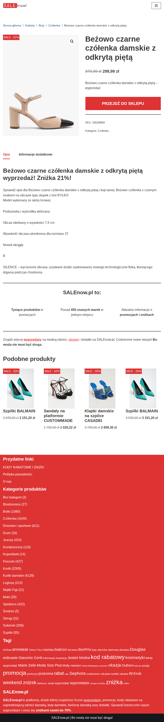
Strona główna (12, 25)
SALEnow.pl (60, 717)
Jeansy (8, 540)
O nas (7, 481)
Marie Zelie (27, 665)
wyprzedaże (79, 683)
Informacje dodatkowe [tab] (35, 154)
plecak (138, 666)
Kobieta (30, 25)
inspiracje (61, 658)
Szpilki (8, 632)
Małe (6, 597)
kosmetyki (135, 657)
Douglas (138, 649)
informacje (49, 658)
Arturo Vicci (36, 649)
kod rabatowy (108, 657)
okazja (114, 665)
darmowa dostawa (118, 649)
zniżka (114, 682)
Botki (6, 511)
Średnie (8, 611)
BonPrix (84, 650)
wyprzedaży (33, 339)
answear (20, 649)
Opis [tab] (6, 154)
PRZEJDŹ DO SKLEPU (123, 103)
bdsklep (49, 649)
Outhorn (128, 665)
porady (146, 665)
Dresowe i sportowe (17, 525)
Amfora (7, 649)
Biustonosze (12, 504)
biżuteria (73, 649)
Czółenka (54, 25)
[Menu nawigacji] (156, 5)
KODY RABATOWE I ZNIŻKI (23, 467)
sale (67, 674)
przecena (45, 674)
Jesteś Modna (79, 658)
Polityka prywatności (17, 474)
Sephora (77, 673)
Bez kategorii (12, 497)
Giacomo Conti (30, 658)
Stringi (7, 618)
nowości (75, 665)
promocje (32, 673)
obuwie (73, 339)
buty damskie (99, 649)
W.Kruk (135, 673)
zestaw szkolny (97, 683)
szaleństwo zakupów (98, 673)
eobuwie (10, 657)
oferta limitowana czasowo (95, 666)
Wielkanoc (42, 683)
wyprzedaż (62, 683)
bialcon (61, 649)
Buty (41, 25)
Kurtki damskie (13, 575)
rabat (59, 673)
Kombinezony (13, 547)
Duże (7, 533)
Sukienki (9, 625)
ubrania (124, 673)
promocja (14, 673)
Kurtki (7, 568)
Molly (66, 665)
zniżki (126, 683)
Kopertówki (11, 554)
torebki (115, 673)
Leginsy (8, 582)
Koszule (9, 561)
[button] (72, 41)
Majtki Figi (10, 589)
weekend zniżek (19, 682)
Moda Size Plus (49, 665)
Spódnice (10, 604)
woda (51, 683)
